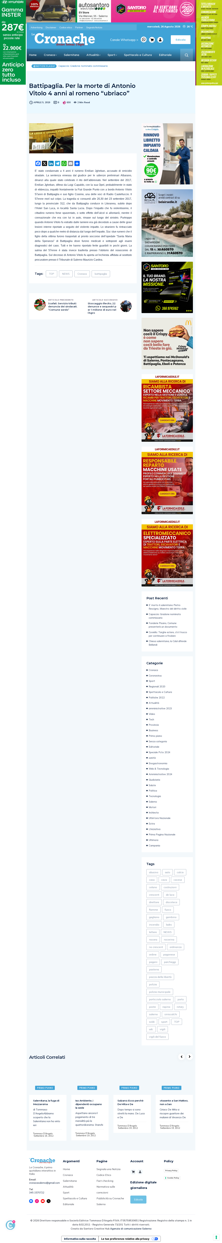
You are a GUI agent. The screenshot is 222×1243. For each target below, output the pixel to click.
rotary (180, 1006)
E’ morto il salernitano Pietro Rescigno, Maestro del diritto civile (168, 607)
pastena (154, 969)
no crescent (156, 947)
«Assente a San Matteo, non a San (174, 1102)
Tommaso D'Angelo (43, 1133)
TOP (51, 273)
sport (164, 1021)
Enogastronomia (158, 763)
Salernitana (71, 55)
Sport (111, 55)
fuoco (168, 909)
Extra (152, 823)
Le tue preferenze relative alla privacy (125, 1238)
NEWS (66, 273)
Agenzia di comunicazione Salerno (130, 1228)
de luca (170, 894)
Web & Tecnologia (159, 768)
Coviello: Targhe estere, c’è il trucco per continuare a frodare (168, 634)
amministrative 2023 (160, 708)
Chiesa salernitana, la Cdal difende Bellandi (168, 643)
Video (152, 713)
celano (153, 887)
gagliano (154, 917)
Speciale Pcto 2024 (159, 752)
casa (152, 879)
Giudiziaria (154, 779)
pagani (153, 962)
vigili (162, 1029)
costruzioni (170, 887)
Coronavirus (155, 675)
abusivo (153, 872)
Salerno (153, 801)
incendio (154, 924)
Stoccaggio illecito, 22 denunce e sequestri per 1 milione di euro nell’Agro (102, 308)
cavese (178, 879)
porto (180, 999)
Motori (152, 807)
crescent (154, 894)
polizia (153, 984)
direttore (154, 902)
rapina (166, 1006)
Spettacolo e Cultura (138, 55)
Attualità (92, 55)
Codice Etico (104, 1175)
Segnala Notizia (94, 27)
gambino (171, 917)
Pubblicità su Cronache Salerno (110, 1201)
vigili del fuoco (157, 1036)
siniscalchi (170, 1014)
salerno (153, 1014)
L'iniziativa (154, 829)
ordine (153, 954)
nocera (153, 939)
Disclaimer (51, 27)
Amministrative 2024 (160, 774)
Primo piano (155, 735)
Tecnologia (155, 796)
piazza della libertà (160, 977)
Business (153, 730)
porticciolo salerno (160, 999)
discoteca (171, 902)
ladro (169, 924)
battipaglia (101, 273)
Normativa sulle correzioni (106, 1189)
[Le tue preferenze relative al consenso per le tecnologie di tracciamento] (216, 1237)
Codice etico (65, 27)
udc (151, 1029)
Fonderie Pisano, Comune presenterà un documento (89, 65)
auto (167, 872)
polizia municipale (159, 991)
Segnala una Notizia (108, 1169)
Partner (79, 27)
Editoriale (165, 55)
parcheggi (170, 962)
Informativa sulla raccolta (80, 1238)
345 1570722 (36, 1192)
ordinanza (176, 947)
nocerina (169, 939)
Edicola (138, 1199)
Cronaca (49, 55)
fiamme (153, 909)
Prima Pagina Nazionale (162, 834)
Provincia (154, 724)
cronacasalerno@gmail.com (43, 1182)
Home (33, 55)
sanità (152, 757)
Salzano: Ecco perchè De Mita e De (130, 1102)
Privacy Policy (171, 1170)
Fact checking (105, 1180)
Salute (152, 785)
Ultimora (153, 840)
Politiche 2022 (157, 697)
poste (152, 1006)
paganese (169, 954)
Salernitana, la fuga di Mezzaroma (46, 1102)
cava (164, 879)
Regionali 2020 (157, 686)
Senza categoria (158, 741)
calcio (180, 872)
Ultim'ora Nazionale (159, 818)
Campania (154, 845)
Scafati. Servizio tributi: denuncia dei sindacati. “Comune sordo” (62, 306)
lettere (153, 932)
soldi (152, 1021)
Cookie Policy (173, 1178)
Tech (151, 719)
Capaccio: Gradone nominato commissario (165, 616)
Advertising (36, 27)
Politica (153, 790)
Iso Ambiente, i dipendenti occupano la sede (88, 1104)
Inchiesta (154, 812)
